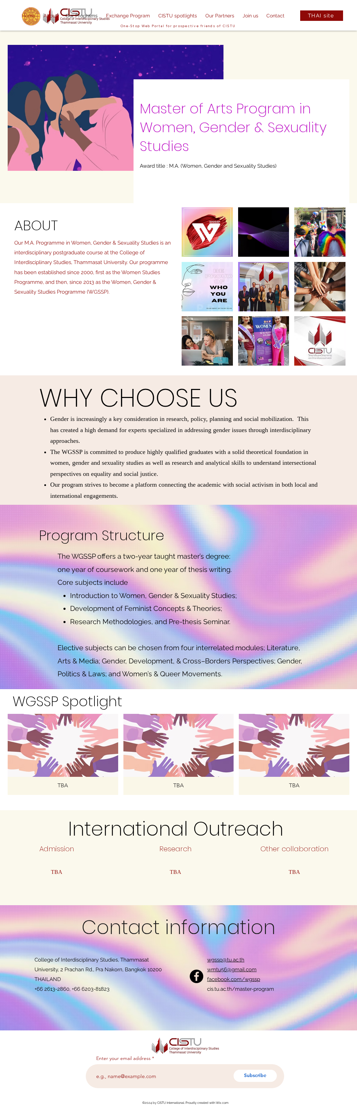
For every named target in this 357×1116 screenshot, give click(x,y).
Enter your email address (123, 1058)
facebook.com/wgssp (233, 979)
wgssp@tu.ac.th (225, 960)
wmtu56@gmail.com (232, 969)
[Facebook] (196, 976)
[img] (63, 754)
